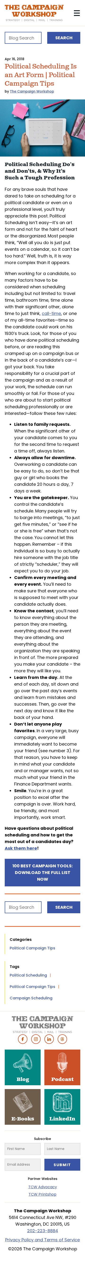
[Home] (34, 13)
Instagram (36, 1039)
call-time (51, 313)
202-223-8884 (42, 1231)
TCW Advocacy (42, 1187)
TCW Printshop (42, 1194)
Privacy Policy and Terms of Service (42, 1240)
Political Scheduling (28, 975)
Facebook (22, 1039)
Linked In (49, 1039)
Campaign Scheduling (31, 998)
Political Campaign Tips (32, 948)
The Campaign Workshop (32, 91)
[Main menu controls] (76, 13)
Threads (62, 1039)
